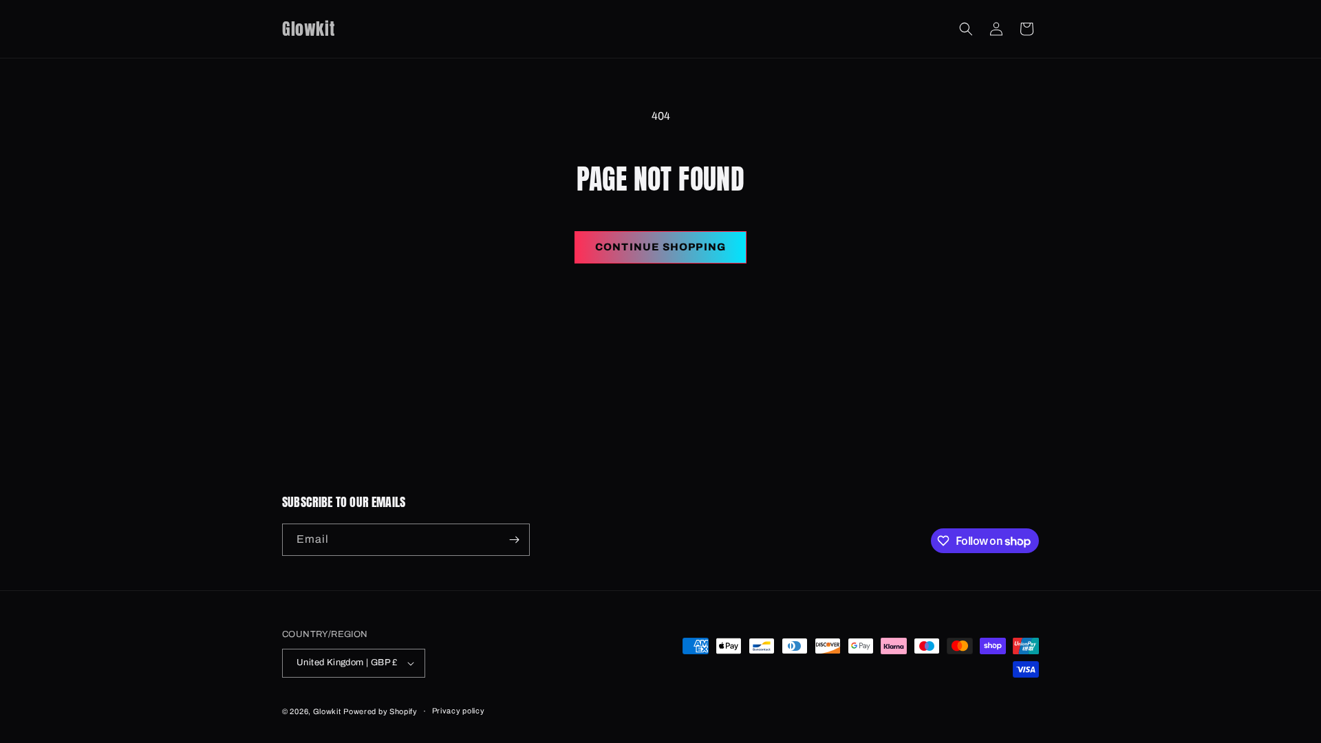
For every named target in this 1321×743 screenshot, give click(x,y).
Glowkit (327, 711)
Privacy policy (458, 711)
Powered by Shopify (380, 711)
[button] (966, 29)
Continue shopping (660, 246)
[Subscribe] (514, 540)
